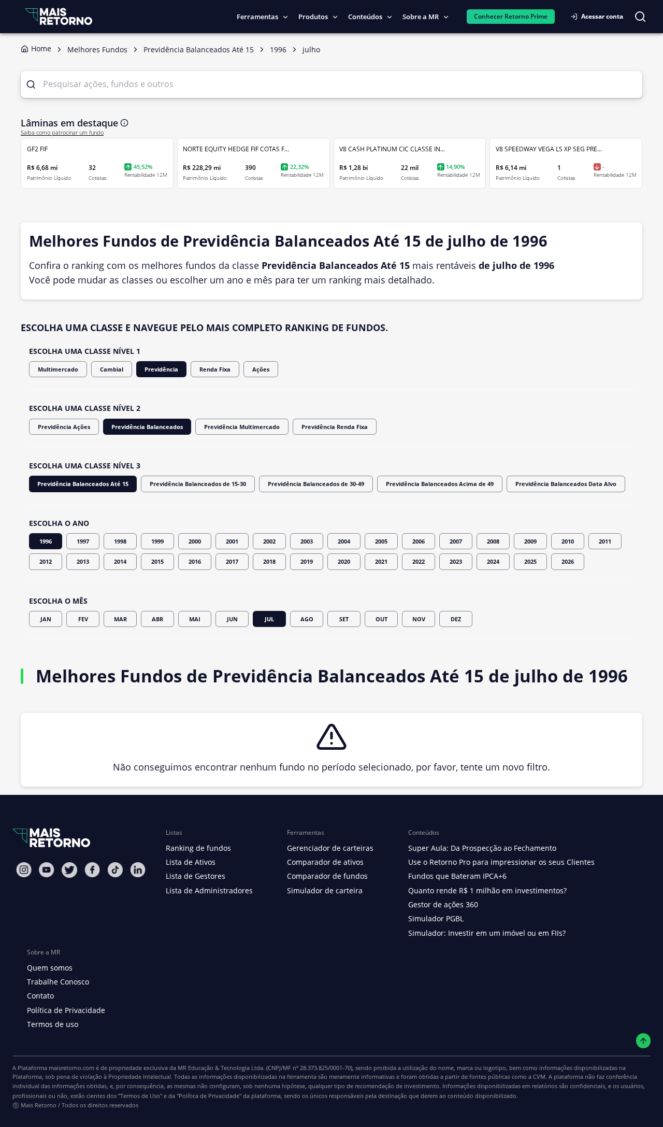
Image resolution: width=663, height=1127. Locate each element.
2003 (306, 541)
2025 (530, 561)
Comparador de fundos (327, 876)
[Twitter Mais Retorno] (69, 870)
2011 (605, 541)
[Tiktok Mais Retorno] (115, 869)
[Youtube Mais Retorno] (46, 869)
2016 (195, 561)
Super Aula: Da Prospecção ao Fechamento (482, 848)
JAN (45, 619)
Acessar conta (602, 16)
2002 (269, 541)
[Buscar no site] (640, 16)
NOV (418, 619)
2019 (306, 561)
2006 (418, 541)
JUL (269, 619)
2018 (269, 561)
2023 (456, 561)
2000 (195, 541)
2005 (381, 541)
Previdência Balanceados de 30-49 (316, 484)
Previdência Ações (64, 427)
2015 (157, 561)
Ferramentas (257, 16)
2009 (530, 541)
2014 (120, 561)
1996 (45, 541)
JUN (232, 619)
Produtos (313, 16)
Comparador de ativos (325, 862)
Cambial (111, 369)
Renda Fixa (214, 369)
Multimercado (58, 369)
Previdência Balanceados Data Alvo (565, 484)
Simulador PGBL (436, 918)
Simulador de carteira (325, 890)
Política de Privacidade (66, 1010)
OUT (381, 619)
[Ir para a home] (58, 16)
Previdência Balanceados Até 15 (82, 484)
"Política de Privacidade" (209, 1096)
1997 (83, 541)
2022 (418, 561)
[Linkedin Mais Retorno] (138, 869)
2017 (232, 561)
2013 (83, 561)
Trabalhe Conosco (58, 982)
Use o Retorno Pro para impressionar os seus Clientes (501, 862)
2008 (493, 541)
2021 (381, 561)
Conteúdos (365, 16)
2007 (456, 541)
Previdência (161, 369)
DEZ (456, 619)
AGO (306, 619)
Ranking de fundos (198, 848)
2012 (45, 561)
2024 (493, 561)
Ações (260, 369)
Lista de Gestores (195, 876)
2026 (567, 561)
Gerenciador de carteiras (330, 848)
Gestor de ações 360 (443, 904)
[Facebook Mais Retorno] (92, 869)
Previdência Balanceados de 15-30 (198, 484)
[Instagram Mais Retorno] (24, 869)
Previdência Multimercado (242, 427)
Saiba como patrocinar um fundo (62, 132)
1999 (157, 541)
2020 (344, 561)
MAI (194, 619)
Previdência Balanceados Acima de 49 (440, 484)
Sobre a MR (420, 16)
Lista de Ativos (190, 862)
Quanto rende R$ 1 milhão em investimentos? (487, 890)
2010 (567, 541)
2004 (344, 541)
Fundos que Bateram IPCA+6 (457, 876)
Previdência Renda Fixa (334, 427)
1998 (120, 541)
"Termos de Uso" (140, 1096)
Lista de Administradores (209, 890)
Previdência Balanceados (147, 427)
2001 (232, 541)
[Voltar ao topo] (643, 1040)
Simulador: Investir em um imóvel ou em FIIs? (487, 933)
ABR (157, 619)
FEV (83, 619)
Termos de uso (52, 1024)
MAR (120, 619)
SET (344, 619)
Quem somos (50, 968)
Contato (40, 996)
